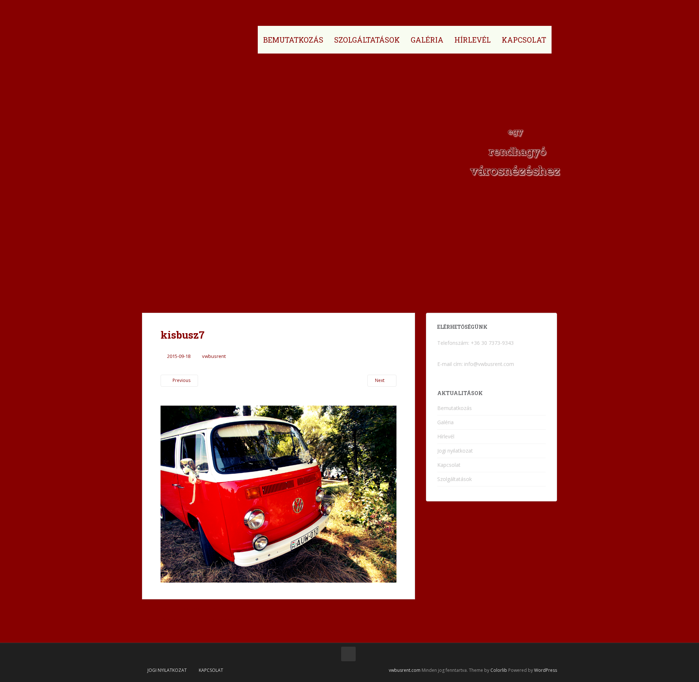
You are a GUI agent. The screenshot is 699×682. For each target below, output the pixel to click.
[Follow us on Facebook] (348, 654)
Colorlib (498, 670)
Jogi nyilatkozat (455, 450)
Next (380, 380)
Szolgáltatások (367, 39)
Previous (180, 380)
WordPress (545, 670)
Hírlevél (472, 39)
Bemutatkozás (293, 39)
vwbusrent (214, 356)
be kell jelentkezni (221, 619)
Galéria (427, 39)
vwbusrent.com (404, 670)
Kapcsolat (524, 39)
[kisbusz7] (278, 493)
